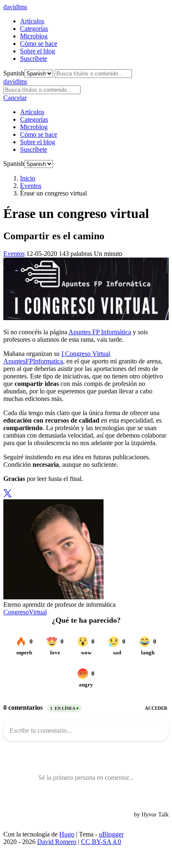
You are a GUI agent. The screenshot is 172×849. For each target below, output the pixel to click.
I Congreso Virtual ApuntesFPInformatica (56, 357)
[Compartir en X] (7, 495)
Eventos (30, 185)
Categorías (34, 28)
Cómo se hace (38, 43)
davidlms (15, 6)
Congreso (16, 612)
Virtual (38, 612)
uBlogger (111, 834)
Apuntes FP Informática (99, 332)
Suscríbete (33, 58)
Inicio (27, 178)
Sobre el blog (37, 51)
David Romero (56, 841)
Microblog (34, 36)
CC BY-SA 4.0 (101, 841)
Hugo (66, 834)
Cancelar (15, 97)
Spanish (13, 73)
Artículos (32, 21)
